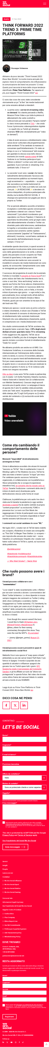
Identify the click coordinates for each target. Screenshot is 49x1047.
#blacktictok (12, 554)
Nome (5, 735)
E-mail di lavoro (9, 755)
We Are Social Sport (12, 884)
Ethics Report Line (11, 921)
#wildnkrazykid (24, 554)
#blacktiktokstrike (34, 556)
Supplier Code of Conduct (11, 910)
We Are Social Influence (13, 881)
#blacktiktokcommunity (17, 556)
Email (4, 996)
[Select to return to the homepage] (6, 3)
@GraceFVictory (13, 625)
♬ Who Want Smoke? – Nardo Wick (22, 561)
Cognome (6, 745)
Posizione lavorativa (10, 764)
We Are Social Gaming (12, 892)
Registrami (9, 1017)
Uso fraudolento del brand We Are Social (19, 841)
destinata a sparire (10, 505)
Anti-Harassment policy (13, 933)
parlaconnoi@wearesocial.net (13, 956)
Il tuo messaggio (9, 803)
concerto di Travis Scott (31, 276)
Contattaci (6, 877)
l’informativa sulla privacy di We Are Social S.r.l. (19, 824)
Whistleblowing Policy (12, 937)
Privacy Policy (8, 835)
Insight (4, 865)
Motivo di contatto (10, 783)
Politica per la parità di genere (15, 929)
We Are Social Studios (12, 888)
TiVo (32, 123)
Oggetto (6, 793)
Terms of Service (25, 835)
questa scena (30, 156)
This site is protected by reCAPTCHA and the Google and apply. (24, 834)
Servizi (5, 861)
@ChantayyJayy (30, 622)
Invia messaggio (12, 847)
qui (32, 690)
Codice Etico (9, 914)
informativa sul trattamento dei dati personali (29, 1004)
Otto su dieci (7, 374)
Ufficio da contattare (11, 774)
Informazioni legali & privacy (12, 902)
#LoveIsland (33, 633)
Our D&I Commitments (12, 925)
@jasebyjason (27, 625)
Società (5, 989)
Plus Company (10, 917)
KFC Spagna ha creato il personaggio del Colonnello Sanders (22, 669)
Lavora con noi (7, 873)
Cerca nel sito (7, 898)
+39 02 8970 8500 (8, 952)
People (5, 869)
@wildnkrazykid (13, 549)
